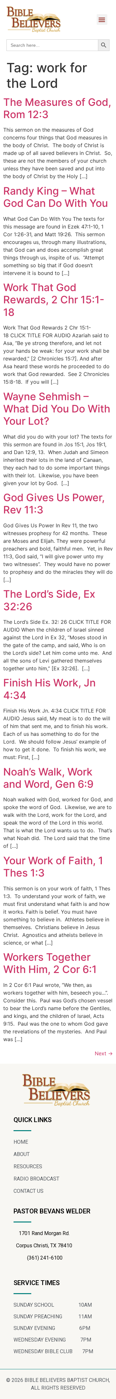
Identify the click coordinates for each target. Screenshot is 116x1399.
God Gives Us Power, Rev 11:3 (54, 503)
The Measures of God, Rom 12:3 (57, 108)
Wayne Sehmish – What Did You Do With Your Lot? (56, 409)
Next (104, 1053)
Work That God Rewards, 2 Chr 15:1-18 (53, 300)
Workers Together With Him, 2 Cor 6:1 (50, 963)
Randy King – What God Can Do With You (55, 197)
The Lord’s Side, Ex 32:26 (49, 600)
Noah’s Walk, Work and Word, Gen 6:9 (48, 777)
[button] (102, 19)
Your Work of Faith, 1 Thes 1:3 (53, 866)
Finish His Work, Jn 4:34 (49, 688)
